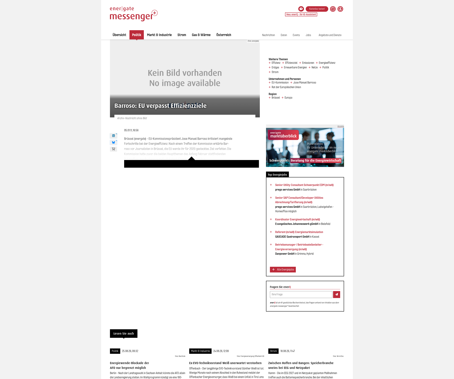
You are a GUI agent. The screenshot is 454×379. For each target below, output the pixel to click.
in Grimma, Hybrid (299, 249)
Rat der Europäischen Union (286, 87)
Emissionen (308, 62)
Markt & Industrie (159, 35)
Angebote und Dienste (330, 35)
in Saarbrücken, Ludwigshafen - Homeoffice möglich (304, 204)
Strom (182, 35)
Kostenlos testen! (317, 8)
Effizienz (276, 62)
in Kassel (299, 234)
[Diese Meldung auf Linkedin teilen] (113, 135)
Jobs (308, 35)
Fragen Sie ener (280, 287)
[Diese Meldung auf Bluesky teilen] (113, 142)
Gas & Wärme (201, 35)
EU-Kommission (280, 82)
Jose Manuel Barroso (304, 82)
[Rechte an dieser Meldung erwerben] (113, 149)
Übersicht (119, 35)
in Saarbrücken (304, 187)
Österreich (223, 35)
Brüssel (276, 97)
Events (296, 35)
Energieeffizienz (327, 62)
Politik (136, 35)
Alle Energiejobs (285, 269)
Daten (284, 35)
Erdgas (275, 67)
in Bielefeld (302, 222)
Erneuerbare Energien (295, 67)
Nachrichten (268, 35)
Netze (315, 67)
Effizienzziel (291, 62)
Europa (288, 97)
